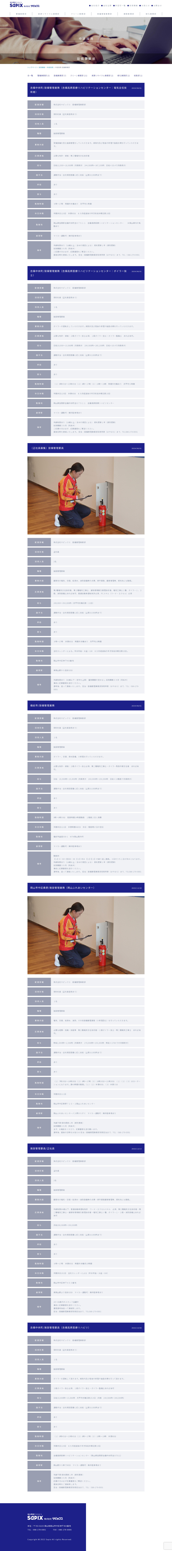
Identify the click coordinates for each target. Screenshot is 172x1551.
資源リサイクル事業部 (48, 14)
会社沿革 (107, 5)
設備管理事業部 (104, 14)
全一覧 (30, 75)
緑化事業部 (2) (123, 75)
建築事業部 (129, 14)
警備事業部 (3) (43, 75)
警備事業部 (21, 14)
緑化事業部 (151, 14)
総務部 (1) (138, 75)
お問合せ (158, 5)
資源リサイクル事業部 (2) (102, 75)
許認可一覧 (120, 5)
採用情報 (134, 5)
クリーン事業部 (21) (78, 75)
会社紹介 (95, 5)
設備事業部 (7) (60, 75)
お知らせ (145, 5)
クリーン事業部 (78, 14)
